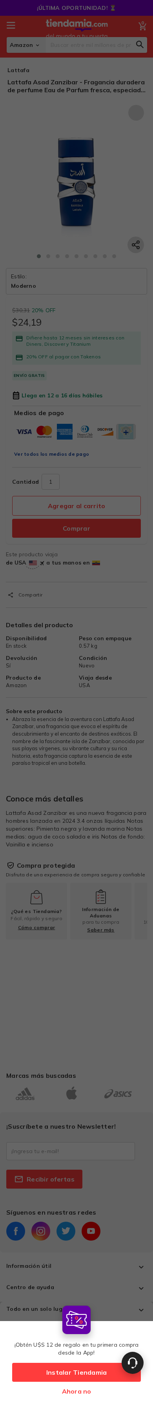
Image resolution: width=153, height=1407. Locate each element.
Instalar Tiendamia (76, 1372)
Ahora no (76, 1391)
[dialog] (76, 1354)
